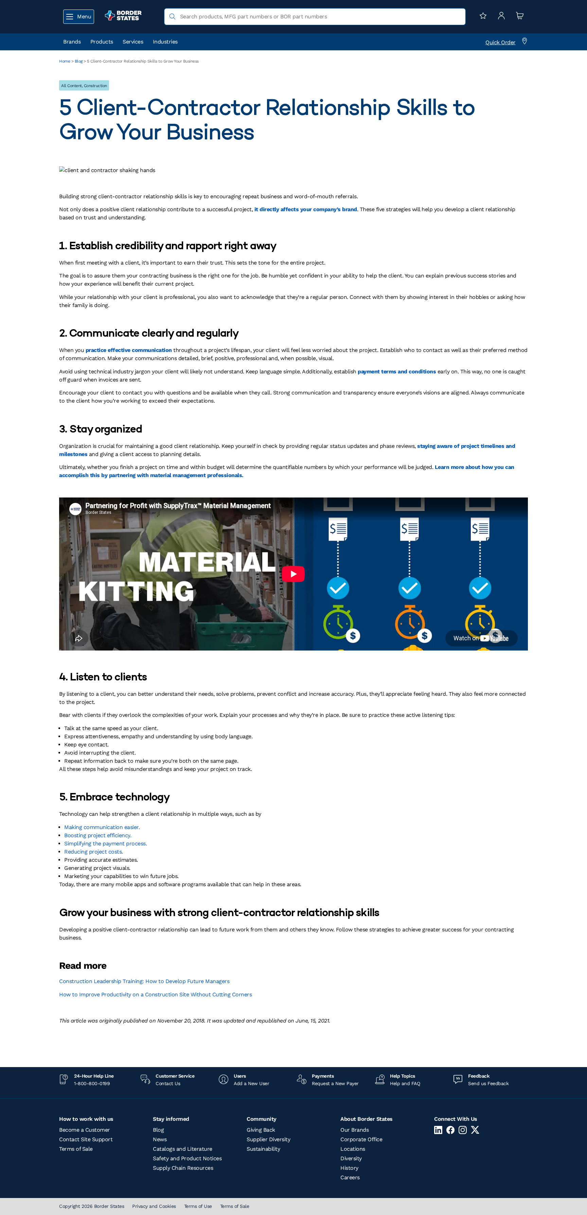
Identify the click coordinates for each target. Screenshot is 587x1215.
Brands (72, 41)
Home (64, 61)
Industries (165, 41)
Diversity (351, 1158)
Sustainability (263, 1149)
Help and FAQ (405, 1083)
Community (262, 1119)
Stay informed (171, 1119)
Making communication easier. (102, 827)
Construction (95, 85)
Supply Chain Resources (183, 1168)
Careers (350, 1177)
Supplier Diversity (268, 1139)
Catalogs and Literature (182, 1149)
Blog (79, 61)
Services (133, 41)
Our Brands (354, 1130)
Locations (352, 1149)
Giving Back (261, 1130)
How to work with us (86, 1119)
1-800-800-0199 (92, 1083)
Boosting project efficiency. (97, 835)
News (159, 1139)
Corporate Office (361, 1139)
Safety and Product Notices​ (187, 1158)
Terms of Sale (76, 1149)
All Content (71, 85)
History (349, 1168)
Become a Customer (84, 1130)
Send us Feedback (488, 1083)
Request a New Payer (335, 1083)
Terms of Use (198, 1206)
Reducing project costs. (93, 851)
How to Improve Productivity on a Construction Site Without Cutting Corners (155, 994)
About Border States (366, 1119)
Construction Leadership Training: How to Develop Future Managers (144, 981)
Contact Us (168, 1083)
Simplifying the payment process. (105, 843)
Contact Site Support (85, 1139)
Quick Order (500, 42)
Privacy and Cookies (154, 1206)
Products (101, 41)
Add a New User (251, 1083)
